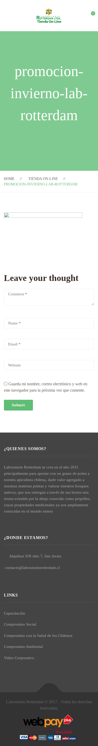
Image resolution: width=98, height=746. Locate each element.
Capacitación (14, 613)
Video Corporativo (19, 658)
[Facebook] (5, 523)
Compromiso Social (20, 624)
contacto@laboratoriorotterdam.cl (32, 568)
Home (9, 179)
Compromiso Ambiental (23, 646)
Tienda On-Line (43, 179)
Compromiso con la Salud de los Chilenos (38, 635)
